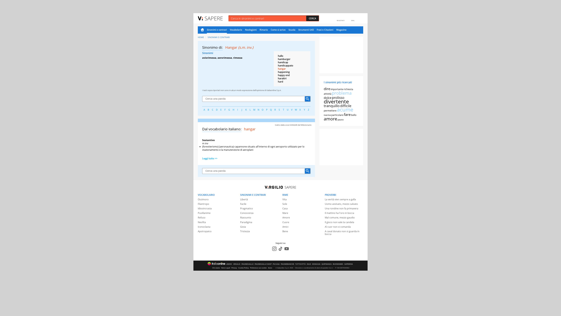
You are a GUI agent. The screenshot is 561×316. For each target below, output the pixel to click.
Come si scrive (278, 29)
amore (330, 119)
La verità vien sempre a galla (340, 199)
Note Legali (225, 268)
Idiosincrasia (205, 208)
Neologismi (251, 29)
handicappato (285, 65)
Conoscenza (246, 213)
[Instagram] (274, 249)
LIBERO (229, 264)
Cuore (285, 222)
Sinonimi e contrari (217, 29)
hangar (282, 68)
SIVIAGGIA (316, 264)
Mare (285, 213)
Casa (285, 208)
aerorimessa (225, 57)
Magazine (341, 29)
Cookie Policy (243, 268)
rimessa (237, 57)
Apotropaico (205, 231)
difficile (345, 105)
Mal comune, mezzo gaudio (340, 217)
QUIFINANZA (327, 264)
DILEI (309, 264)
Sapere (214, 18)
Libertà (244, 199)
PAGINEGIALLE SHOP (263, 264)
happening (284, 72)
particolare (337, 115)
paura (340, 119)
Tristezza (245, 231)
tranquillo (332, 105)
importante (337, 89)
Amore (286, 217)
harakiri (282, 78)
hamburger (284, 59)
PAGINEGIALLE (247, 264)
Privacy (234, 268)
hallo (280, 55)
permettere (330, 110)
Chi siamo (216, 268)
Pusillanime (204, 213)
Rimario (264, 29)
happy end (284, 75)
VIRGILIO (236, 264)
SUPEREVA (348, 264)
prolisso (338, 97)
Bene (285, 231)
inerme (327, 115)
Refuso (201, 217)
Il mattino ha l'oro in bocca (339, 213)
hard (280, 81)
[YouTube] (287, 249)
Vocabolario (236, 29)
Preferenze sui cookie (258, 268)
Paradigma (246, 222)
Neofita (202, 222)
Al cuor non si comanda (338, 226)
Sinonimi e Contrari (219, 37)
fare (347, 114)
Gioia (243, 226)
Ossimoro (203, 199)
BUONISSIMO (338, 264)
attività (327, 93)
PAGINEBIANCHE (287, 264)
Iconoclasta (204, 226)
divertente (336, 101)
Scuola (292, 29)
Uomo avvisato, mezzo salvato (341, 204)
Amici (285, 226)
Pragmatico (246, 208)
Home (202, 30)
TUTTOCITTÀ (300, 264)
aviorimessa (209, 57)
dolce (327, 98)
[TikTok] (280, 249)
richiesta (348, 89)
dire (327, 88)
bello (353, 115)
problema (342, 93)
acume (345, 109)
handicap (283, 62)
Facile (243, 204)
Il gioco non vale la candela (339, 222)
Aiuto (270, 268)
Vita (284, 199)
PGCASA (276, 264)
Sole (284, 204)
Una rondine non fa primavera (341, 208)
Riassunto (245, 217)
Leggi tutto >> (209, 158)
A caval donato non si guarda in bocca (342, 233)
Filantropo (203, 204)
